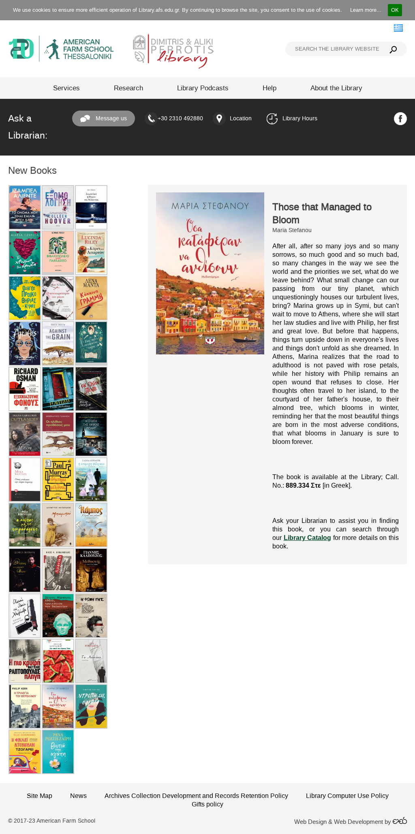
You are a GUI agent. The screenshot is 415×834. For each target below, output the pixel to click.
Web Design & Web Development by (343, 822)
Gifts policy (207, 804)
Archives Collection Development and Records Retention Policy (196, 795)
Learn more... (365, 9)
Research (128, 88)
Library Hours (299, 118)
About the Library (336, 88)
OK (395, 9)
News (78, 795)
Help (269, 88)
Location (241, 118)
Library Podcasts (203, 88)
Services (66, 88)
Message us (110, 118)
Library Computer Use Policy (347, 795)
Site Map (39, 795)
